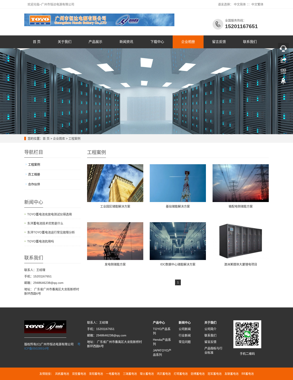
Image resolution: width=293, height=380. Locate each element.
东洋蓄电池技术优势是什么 (45, 223)
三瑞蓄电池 (130, 373)
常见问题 (185, 342)
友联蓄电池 (232, 373)
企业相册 (188, 42)
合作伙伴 (34, 184)
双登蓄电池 (79, 373)
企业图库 (59, 138)
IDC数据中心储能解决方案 (177, 264)
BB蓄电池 (248, 373)
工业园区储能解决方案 (115, 206)
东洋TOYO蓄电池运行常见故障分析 (51, 232)
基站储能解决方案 (178, 206)
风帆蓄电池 (62, 373)
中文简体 (240, 4)
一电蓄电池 (113, 373)
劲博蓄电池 (198, 373)
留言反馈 (219, 42)
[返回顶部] (283, 82)
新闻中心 (185, 322)
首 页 (37, 42)
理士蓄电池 (147, 373)
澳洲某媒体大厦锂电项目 (240, 264)
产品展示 (95, 42)
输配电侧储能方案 (241, 206)
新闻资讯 (126, 42)
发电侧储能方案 (115, 264)
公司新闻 (185, 329)
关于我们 (64, 42)
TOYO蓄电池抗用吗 (40, 241)
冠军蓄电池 (215, 373)
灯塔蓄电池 (181, 373)
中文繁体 (257, 4)
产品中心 (159, 322)
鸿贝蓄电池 (164, 373)
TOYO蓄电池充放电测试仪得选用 (49, 214)
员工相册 (34, 174)
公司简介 (210, 329)
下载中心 (157, 42)
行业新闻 (185, 335)
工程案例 (74, 138)
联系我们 (250, 42)
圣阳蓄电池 (96, 373)
